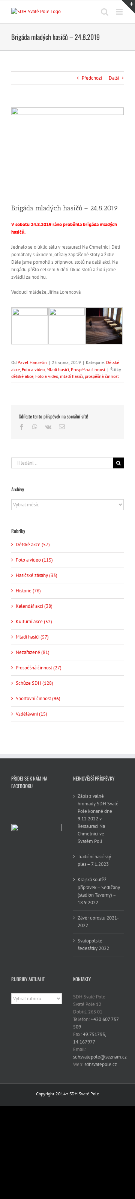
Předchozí (92, 78)
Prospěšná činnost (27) (39, 667)
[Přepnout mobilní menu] (120, 12)
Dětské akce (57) (33, 544)
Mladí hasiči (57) (32, 637)
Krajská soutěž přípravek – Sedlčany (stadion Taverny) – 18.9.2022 (99, 890)
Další (114, 78)
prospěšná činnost (102, 376)
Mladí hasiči (57, 369)
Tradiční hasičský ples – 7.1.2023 (94, 860)
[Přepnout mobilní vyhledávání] (104, 12)
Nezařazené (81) (33, 652)
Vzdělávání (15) (31, 714)
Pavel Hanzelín (32, 362)
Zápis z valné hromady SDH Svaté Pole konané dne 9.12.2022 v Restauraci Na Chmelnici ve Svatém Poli (98, 818)
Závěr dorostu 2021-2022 (98, 922)
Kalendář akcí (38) (34, 606)
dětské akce (22, 376)
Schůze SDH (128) (34, 683)
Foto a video (33, 369)
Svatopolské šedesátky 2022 (93, 944)
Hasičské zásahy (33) (36, 575)
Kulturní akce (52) (34, 621)
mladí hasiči (71, 376)
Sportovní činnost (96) (38, 698)
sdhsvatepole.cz (100, 1064)
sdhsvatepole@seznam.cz (100, 1057)
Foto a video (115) (34, 560)
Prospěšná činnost (88, 369)
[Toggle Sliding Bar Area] (128, 7)
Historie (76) (28, 590)
